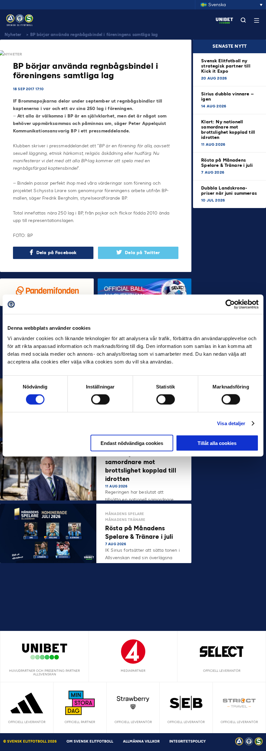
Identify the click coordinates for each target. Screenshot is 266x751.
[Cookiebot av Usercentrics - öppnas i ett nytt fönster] (230, 304)
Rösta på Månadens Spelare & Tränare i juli (227, 162)
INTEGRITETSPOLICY (187, 741)
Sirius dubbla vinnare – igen (227, 96)
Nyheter (13, 34)
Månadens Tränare (125, 520)
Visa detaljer (231, 423)
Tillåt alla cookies (217, 443)
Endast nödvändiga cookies (132, 443)
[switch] (100, 399)
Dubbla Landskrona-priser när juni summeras (229, 190)
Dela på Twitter (142, 252)
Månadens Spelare (124, 514)
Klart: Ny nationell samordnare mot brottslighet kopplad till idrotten (228, 129)
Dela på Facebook (56, 252)
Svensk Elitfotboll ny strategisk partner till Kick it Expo (225, 66)
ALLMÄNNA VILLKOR (141, 741)
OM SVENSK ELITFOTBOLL (89, 741)
